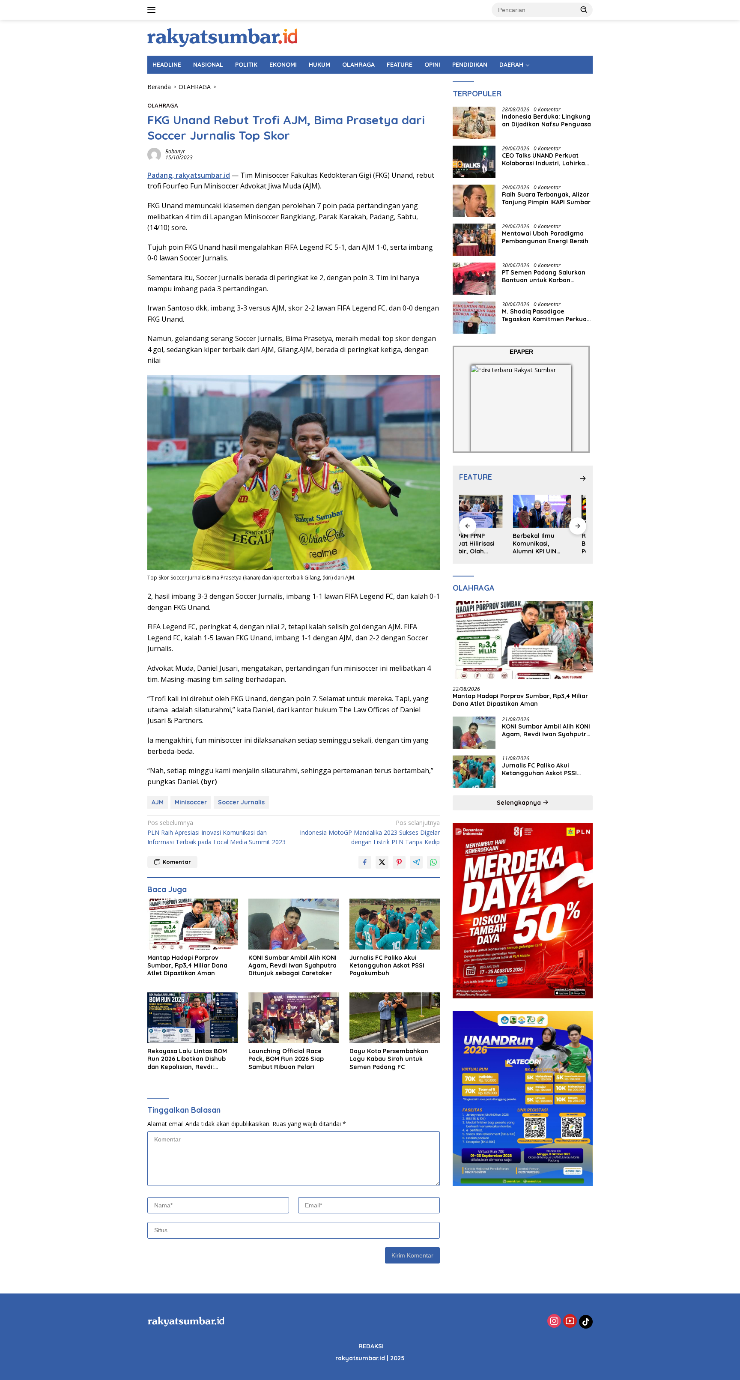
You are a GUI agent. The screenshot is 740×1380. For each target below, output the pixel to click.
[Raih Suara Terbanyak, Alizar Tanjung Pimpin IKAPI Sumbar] (474, 201)
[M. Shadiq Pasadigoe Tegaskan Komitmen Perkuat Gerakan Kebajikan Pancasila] (474, 318)
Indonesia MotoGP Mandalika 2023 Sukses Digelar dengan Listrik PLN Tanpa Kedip (370, 832)
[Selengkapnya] (582, 478)
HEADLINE (166, 65)
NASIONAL (208, 65)
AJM (158, 802)
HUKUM (319, 65)
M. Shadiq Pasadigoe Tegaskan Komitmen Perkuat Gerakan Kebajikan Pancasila (546, 315)
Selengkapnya (520, 802)
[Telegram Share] (416, 862)
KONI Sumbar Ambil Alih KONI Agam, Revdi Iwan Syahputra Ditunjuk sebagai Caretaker (292, 965)
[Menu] (153, 10)
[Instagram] (554, 1321)
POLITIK (246, 65)
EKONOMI (283, 65)
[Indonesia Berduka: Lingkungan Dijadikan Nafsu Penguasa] (474, 123)
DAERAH (511, 65)
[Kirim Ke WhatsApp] (433, 862)
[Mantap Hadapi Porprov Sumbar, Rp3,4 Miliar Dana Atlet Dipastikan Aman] (192, 924)
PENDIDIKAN (469, 65)
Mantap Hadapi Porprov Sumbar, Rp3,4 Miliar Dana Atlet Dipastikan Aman (187, 965)
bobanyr (175, 151)
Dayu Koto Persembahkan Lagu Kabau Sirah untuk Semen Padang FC (388, 1058)
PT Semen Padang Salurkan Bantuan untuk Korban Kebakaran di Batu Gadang (543, 276)
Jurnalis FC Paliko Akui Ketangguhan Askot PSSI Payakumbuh (386, 965)
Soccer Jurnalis (241, 802)
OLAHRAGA (358, 65)
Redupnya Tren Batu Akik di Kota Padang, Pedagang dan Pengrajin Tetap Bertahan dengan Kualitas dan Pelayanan (557, 544)
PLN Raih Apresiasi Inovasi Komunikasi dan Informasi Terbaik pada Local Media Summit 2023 (216, 832)
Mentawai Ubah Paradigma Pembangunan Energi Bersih (545, 237)
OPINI (432, 65)
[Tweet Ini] (382, 862)
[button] (584, 9)
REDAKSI (371, 1346)
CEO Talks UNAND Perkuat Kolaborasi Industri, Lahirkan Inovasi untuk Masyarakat (545, 159)
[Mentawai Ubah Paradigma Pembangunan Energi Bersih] (474, 240)
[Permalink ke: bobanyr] (154, 154)
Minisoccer (191, 802)
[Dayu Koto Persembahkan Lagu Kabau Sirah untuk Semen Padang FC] (394, 1017)
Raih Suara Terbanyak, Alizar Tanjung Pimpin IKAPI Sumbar (546, 198)
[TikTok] (586, 1322)
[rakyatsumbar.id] (222, 37)
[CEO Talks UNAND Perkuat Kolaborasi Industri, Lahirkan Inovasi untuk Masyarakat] (474, 162)
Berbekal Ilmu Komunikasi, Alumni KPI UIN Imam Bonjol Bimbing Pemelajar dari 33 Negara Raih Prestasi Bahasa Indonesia (488, 544)
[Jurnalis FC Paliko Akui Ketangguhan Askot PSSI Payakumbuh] (394, 924)
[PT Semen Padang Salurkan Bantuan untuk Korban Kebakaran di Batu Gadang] (474, 279)
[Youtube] (570, 1321)
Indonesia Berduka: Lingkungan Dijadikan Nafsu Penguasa (546, 120)
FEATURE (399, 65)
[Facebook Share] (364, 862)
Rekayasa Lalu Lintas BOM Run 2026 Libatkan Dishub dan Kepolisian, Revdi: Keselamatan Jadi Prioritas (188, 1059)
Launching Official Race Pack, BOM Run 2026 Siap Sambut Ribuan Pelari (286, 1058)
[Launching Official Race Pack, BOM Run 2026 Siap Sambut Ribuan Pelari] (293, 1017)
